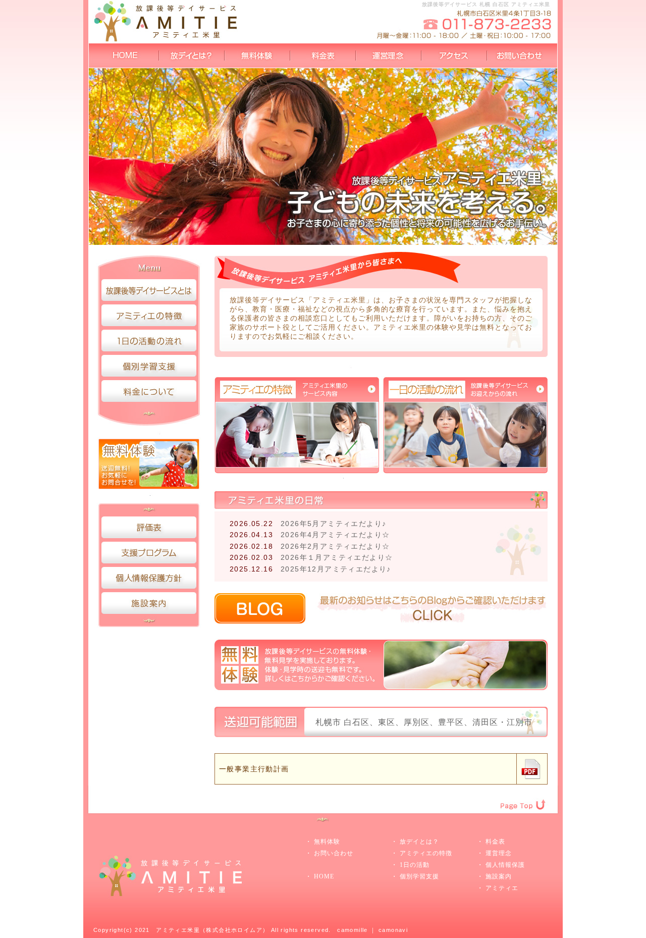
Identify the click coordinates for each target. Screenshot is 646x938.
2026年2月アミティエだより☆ (335, 546)
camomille (352, 930)
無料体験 (327, 841)
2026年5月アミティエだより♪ (333, 523)
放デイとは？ (419, 841)
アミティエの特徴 (426, 853)
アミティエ (502, 888)
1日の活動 (414, 864)
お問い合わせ (333, 853)
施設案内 (499, 876)
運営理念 (499, 853)
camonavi (393, 930)
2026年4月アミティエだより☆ (335, 535)
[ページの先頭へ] (527, 789)
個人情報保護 (505, 864)
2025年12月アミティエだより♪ (336, 569)
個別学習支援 (419, 876)
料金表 (495, 841)
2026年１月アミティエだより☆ (337, 557)
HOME (324, 876)
